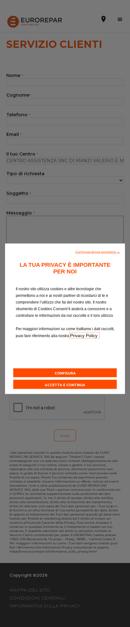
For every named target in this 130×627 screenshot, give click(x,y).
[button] (97, 250)
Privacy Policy (84, 335)
